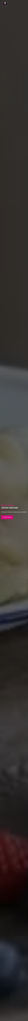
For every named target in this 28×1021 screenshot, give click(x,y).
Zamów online (7, 517)
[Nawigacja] (25, 4)
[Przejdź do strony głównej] (5, 4)
